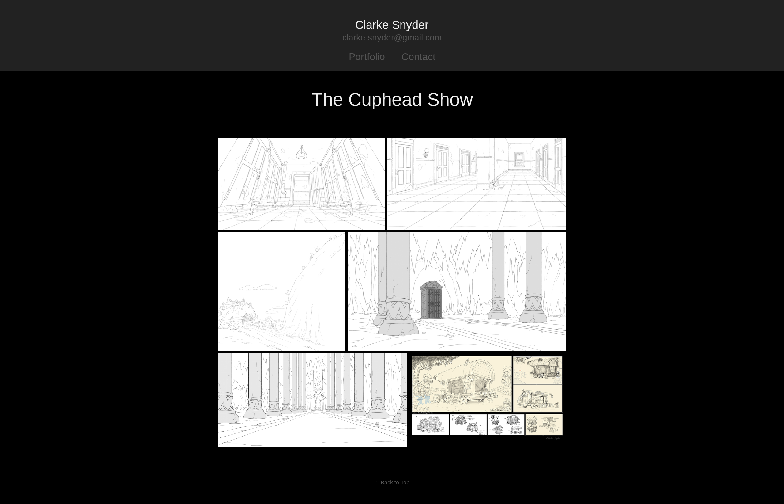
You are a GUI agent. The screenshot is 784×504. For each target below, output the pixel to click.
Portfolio (367, 56)
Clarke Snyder (392, 24)
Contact (418, 56)
